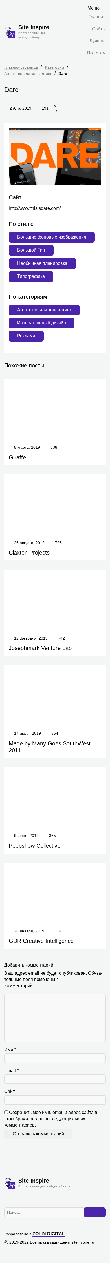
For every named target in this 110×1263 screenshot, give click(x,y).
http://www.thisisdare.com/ (35, 208)
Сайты (99, 29)
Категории (54, 67)
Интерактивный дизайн (41, 322)
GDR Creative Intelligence (41, 941)
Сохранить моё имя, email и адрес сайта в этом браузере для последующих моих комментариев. (50, 1118)
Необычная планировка (42, 263)
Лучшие (97, 40)
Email (11, 1070)
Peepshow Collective (34, 846)
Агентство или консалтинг (28, 73)
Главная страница (21, 67)
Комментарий (18, 985)
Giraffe (17, 457)
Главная (97, 16)
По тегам (96, 53)
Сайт (9, 1091)
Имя (10, 1049)
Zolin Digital (48, 1233)
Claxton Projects (29, 552)
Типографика (31, 276)
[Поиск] (95, 1212)
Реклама (26, 335)
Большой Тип (31, 250)
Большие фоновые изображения (51, 237)
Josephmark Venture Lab (40, 648)
